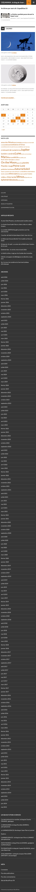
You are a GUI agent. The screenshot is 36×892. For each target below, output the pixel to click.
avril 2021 (4, 508)
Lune (18, 153)
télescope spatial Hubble (24, 174)
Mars (4, 157)
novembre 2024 (6, 353)
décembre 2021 (6, 479)
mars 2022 (4, 468)
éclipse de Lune (28, 177)
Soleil (27, 168)
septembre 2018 (6, 619)
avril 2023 (4, 421)
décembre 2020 (6, 522)
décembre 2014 (6, 782)
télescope (13, 173)
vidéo (3, 177)
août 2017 (4, 666)
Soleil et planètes (6, 204)
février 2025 (5, 342)
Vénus (20, 176)
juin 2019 (4, 587)
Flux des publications (7, 873)
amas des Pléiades (7, 142)
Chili (2, 144)
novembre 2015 (6, 742)
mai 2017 (4, 677)
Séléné (33, 171)
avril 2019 (4, 594)
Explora (3, 834)
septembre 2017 (6, 663)
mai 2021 (4, 504)
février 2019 (5, 601)
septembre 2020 (6, 533)
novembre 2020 (6, 526)
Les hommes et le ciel (7, 207)
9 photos (14, 85)
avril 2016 (4, 724)
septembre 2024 (6, 360)
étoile (15, 180)
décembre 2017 (6, 652)
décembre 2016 (6, 695)
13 (18, 118)
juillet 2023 (4, 410)
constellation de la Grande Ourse (9, 146)
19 (13, 121)
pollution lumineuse (8, 169)
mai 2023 (4, 418)
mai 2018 (4, 634)
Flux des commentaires (8, 877)
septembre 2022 (6, 446)
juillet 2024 (4, 367)
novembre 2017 (6, 655)
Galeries (9, 28)
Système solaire (27, 171)
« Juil (3, 129)
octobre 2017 (5, 659)
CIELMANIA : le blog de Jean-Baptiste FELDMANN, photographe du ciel (13, 2)
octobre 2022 (5, 443)
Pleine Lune (19, 165)
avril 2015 (4, 767)
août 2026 (4, 277)
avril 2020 (4, 551)
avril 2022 (4, 464)
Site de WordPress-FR (8, 880)
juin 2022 (4, 457)
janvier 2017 (5, 692)
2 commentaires (6, 20)
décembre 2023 (6, 392)
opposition (19, 163)
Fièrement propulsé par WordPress (10, 889)
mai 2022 (4, 461)
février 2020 (5, 558)
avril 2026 (4, 291)
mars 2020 (4, 555)
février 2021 (5, 515)
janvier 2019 (5, 605)
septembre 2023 (6, 403)
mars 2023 (4, 425)
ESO (17, 150)
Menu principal (33, 2)
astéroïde (23, 142)
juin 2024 (4, 371)
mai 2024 (4, 374)
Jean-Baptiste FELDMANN (28, 18)
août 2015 (4, 753)
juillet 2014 (4, 800)
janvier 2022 (5, 475)
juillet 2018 (4, 627)
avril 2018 (4, 637)
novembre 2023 (6, 396)
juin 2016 (4, 717)
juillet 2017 (4, 670)
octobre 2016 (5, 702)
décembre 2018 (6, 609)
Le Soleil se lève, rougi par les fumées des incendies (16, 253)
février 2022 (5, 472)
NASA (16, 157)
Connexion (4, 869)
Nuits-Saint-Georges (7, 159)
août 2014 (4, 796)
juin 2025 (4, 327)
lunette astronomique (26, 154)
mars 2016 (4, 728)
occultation (17, 159)
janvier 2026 (5, 302)
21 (23, 121)
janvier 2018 (5, 648)
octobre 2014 (5, 789)
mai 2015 (4, 764)
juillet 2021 (4, 497)
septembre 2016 (6, 706)
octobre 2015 (5, 746)
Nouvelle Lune (22, 157)
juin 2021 (4, 500)
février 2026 (5, 299)
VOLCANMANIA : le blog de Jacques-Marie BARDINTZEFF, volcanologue (16, 854)
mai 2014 (4, 807)
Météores (4, 200)
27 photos (14, 52)
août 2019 (4, 580)
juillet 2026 (4, 281)
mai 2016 (4, 720)
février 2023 (5, 428)
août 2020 (4, 537)
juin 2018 (4, 630)
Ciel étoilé (4, 196)
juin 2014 (4, 803)
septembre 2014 (6, 792)
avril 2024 (4, 378)
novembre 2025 (6, 309)
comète (5, 145)
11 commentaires (11, 60)
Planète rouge (7, 166)
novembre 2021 (6, 482)
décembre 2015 (6, 738)
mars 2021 (4, 511)
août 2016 (4, 710)
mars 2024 (4, 382)
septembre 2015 (6, 749)
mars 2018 (4, 641)
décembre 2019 (6, 565)
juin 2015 (4, 760)
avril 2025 (4, 335)
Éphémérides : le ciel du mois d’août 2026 (14, 249)
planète (25, 162)
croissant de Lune (8, 150)
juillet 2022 (4, 454)
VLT (6, 177)
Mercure (10, 157)
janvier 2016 (5, 735)
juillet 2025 (4, 324)
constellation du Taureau (23, 147)
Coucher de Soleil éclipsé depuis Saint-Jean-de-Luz (16, 235)
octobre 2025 (5, 313)
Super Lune (19, 171)
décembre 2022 (6, 436)
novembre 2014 (6, 785)
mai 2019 (4, 591)
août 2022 (4, 450)
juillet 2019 (4, 583)
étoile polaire (21, 180)
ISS (20, 150)
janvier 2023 (5, 432)
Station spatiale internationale (8, 171)
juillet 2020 (4, 540)
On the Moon (9, 162)
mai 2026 (4, 288)
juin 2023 (4, 414)
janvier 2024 (5, 389)
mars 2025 (4, 338)
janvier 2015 (5, 778)
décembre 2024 (6, 349)
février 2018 (5, 645)
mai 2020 (4, 547)
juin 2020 (4, 544)
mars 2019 (4, 598)
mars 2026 (4, 295)
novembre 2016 (6, 699)
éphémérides (7, 179)
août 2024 (4, 363)
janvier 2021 (5, 518)
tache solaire (5, 174)
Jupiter (25, 149)
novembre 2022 (6, 439)
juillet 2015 (4, 756)
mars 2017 (4, 684)
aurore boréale (30, 142)
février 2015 (5, 774)
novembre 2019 (6, 569)
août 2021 (4, 493)
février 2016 (5, 731)
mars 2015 (4, 771)
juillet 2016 (4, 713)
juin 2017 (4, 674)
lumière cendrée (8, 154)
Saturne (19, 168)
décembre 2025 (6, 306)
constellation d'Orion (16, 145)
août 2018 (4, 623)
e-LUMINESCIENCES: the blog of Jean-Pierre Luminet (17, 830)
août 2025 (4, 320)
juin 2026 (4, 284)
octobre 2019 (5, 573)
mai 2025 (4, 331)
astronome (17, 142)
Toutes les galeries (8, 98)
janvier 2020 (5, 562)
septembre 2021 (6, 490)
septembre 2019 (6, 576)
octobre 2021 (5, 486)
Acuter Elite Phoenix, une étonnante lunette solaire (16, 221)
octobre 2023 (5, 400)
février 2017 (5, 688)
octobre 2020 (5, 529)
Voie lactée (11, 177)
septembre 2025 (6, 317)
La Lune (3, 192)
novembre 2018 (6, 612)
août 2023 (4, 407)
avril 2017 (4, 681)
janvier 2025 (5, 345)
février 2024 (5, 385)
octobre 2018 (5, 616)
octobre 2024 (5, 356)
